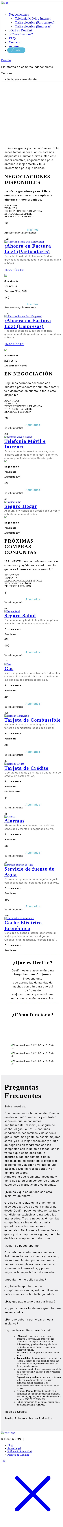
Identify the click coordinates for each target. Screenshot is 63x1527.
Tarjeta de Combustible (32, 720)
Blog (10, 1445)
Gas (8, 668)
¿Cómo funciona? (21, 34)
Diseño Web (33, 1439)
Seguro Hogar (20, 506)
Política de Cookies (18, 1454)
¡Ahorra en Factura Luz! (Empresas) (27, 323)
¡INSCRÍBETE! (14, 270)
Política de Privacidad (19, 1451)
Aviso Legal (14, 1448)
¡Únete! (16, 50)
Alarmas (14, 821)
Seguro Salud (20, 615)
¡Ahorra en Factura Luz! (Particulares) (27, 248)
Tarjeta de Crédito (26, 768)
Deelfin (6, 60)
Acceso (14, 46)
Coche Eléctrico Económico (23, 925)
